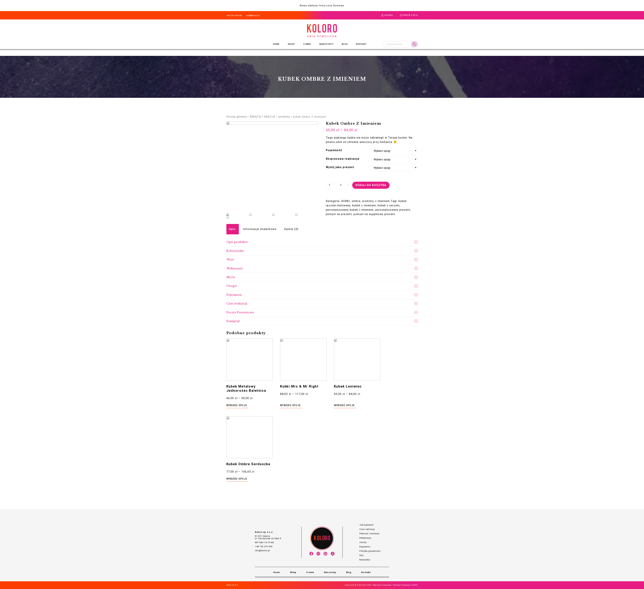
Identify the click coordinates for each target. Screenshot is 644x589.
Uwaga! (231, 286)
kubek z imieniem (364, 205)
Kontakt (361, 44)
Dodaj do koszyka (371, 185)
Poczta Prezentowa (240, 312)
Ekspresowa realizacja (342, 158)
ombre (356, 201)
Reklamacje (365, 538)
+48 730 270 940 (234, 15)
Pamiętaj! (233, 321)
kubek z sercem (389, 205)
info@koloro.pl (253, 15)
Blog (345, 44)
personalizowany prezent (392, 209)
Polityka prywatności (370, 551)
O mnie (307, 44)
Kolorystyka (235, 250)
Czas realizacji (236, 303)
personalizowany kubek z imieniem (350, 209)
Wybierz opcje (236, 405)
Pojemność (334, 150)
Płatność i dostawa (369, 533)
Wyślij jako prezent (340, 167)
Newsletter (364, 560)
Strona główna (236, 116)
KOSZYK (410, 15)
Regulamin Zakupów (382, 585)
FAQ (361, 555)
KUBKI (345, 201)
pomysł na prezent (339, 214)
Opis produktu (237, 242)
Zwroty (362, 542)
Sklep (291, 44)
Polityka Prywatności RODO (405, 585)
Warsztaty (326, 44)
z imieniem (382, 201)
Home (276, 44)
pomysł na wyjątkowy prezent (374, 214)
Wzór (230, 259)
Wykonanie (234, 268)
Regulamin (364, 547)
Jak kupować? (366, 525)
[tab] (232, 229)
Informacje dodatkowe (259, 229)
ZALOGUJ (388, 15)
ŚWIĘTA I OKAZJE (262, 116)
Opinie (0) (291, 229)
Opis (232, 229)
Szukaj (414, 44)
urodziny (284, 116)
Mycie (230, 277)
